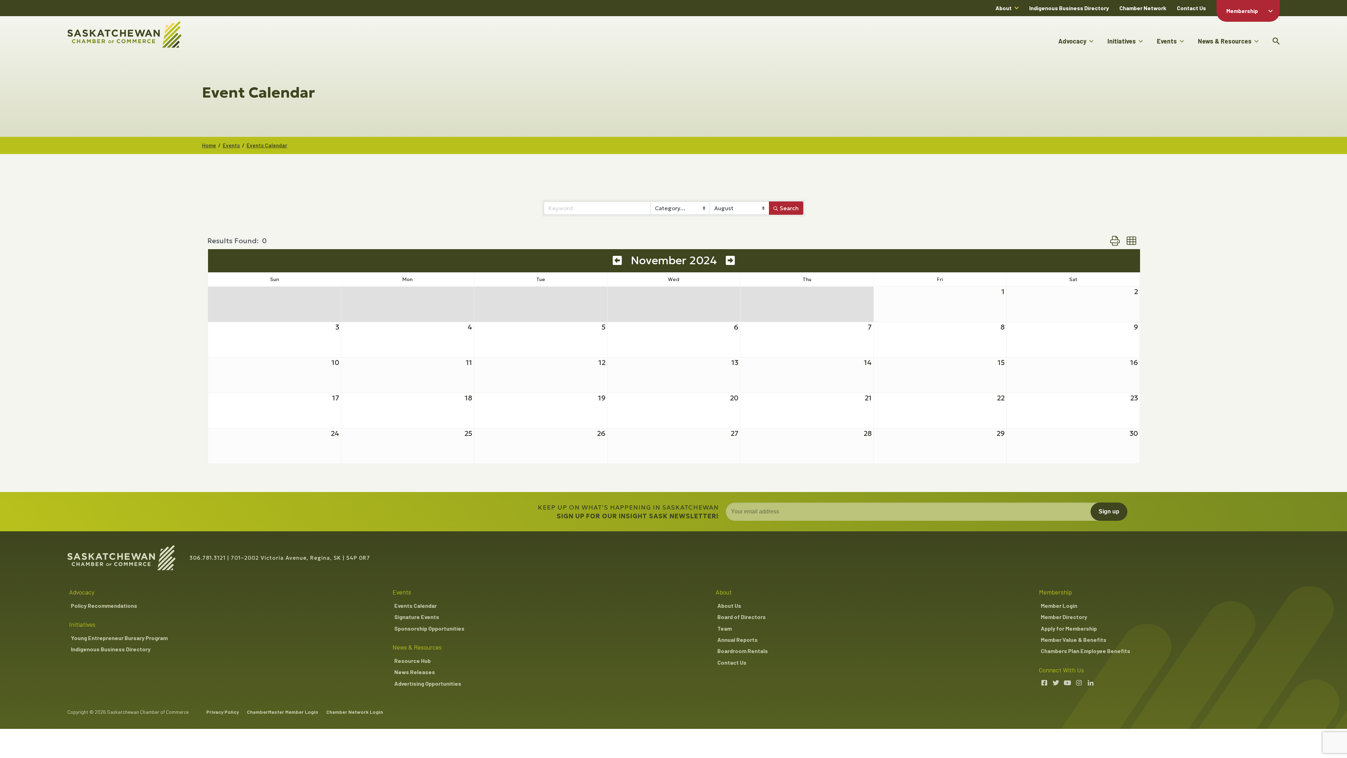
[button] (1115, 240)
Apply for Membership (1069, 628)
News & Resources (1225, 41)
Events (1167, 41)
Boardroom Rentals (742, 650)
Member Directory (1064, 616)
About (1004, 8)
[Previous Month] (617, 260)
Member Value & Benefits (1073, 639)
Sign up (1109, 511)
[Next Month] (730, 260)
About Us (729, 605)
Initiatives (1121, 41)
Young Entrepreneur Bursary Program (119, 637)
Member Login (1059, 605)
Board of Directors (741, 616)
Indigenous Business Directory (1069, 8)
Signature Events (416, 616)
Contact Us (1191, 8)
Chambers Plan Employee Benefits (1085, 650)
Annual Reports (737, 639)
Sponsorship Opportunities (429, 628)
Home (209, 145)
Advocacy (1072, 41)
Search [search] (789, 208)
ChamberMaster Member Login (282, 712)
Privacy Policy (222, 712)
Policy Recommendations (104, 605)
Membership (1242, 10)
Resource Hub (412, 660)
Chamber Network (1142, 8)
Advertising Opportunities (427, 683)
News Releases (414, 672)
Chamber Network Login (354, 712)
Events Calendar (267, 145)
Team (724, 628)
